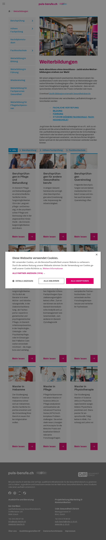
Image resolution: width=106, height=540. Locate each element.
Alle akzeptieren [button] (80, 281)
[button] (53, 273)
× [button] (96, 255)
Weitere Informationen (53, 268)
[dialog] (53, 270)
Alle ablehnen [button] (51, 281)
